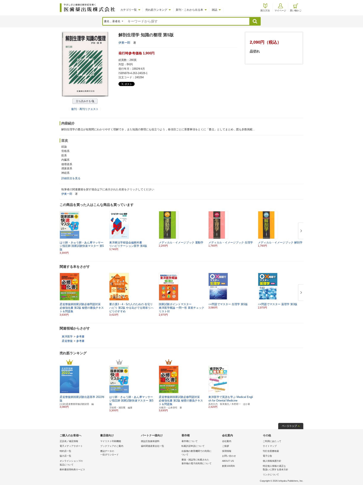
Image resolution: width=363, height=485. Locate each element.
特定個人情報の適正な (275, 468)
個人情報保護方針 (272, 461)
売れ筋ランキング (156, 9)
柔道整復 (67, 341)
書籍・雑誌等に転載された (197, 461)
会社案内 (226, 441)
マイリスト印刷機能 (110, 441)
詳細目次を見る (70, 178)
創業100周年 (228, 466)
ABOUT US (228, 461)
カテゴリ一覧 (128, 9)
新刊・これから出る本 (189, 9)
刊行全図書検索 (271, 451)
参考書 (80, 336)
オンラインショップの (71, 463)
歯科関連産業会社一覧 (152, 446)
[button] (300, 231)
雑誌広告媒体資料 (150, 441)
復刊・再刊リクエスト (85, 109)
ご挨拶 (225, 446)
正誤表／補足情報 (69, 441)
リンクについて (271, 474)
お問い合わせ (229, 456)
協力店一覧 (65, 456)
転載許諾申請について (193, 446)
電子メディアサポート (71, 446)
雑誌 (214, 9)
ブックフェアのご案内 (111, 446)
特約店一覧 (65, 451)
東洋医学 (67, 336)
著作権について (190, 441)
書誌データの (109, 453)
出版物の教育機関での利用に (197, 453)
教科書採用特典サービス (72, 469)
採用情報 (226, 451)
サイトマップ (270, 446)
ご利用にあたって (272, 441)
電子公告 (267, 456)
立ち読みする (83, 101)
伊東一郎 (124, 42)
